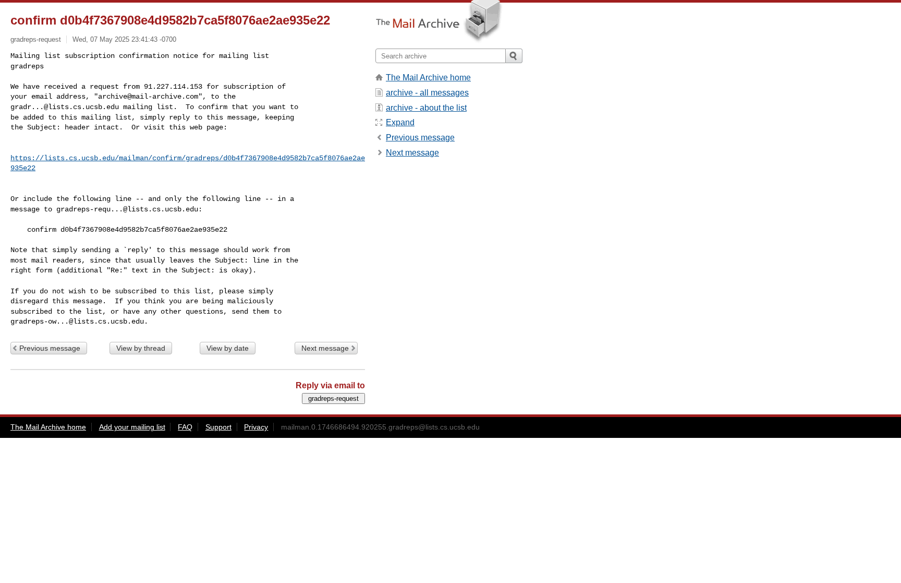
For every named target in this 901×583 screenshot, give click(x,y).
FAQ (185, 427)
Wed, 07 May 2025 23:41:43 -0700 (124, 39)
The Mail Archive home (428, 77)
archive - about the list (426, 107)
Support (218, 427)
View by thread (140, 348)
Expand (400, 122)
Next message (325, 348)
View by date (227, 348)
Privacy (256, 427)
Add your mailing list (132, 427)
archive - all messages (427, 92)
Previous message (49, 348)
